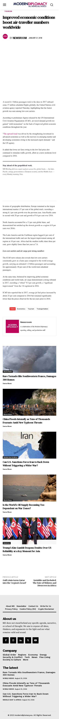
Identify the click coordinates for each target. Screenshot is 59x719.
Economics (21, 309)
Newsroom (20, 38)
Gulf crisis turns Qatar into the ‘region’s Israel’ (14, 581)
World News (8, 372)
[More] (43, 46)
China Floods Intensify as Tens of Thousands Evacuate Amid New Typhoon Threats (26, 420)
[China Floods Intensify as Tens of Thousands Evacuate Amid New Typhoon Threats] (29, 402)
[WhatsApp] (18, 46)
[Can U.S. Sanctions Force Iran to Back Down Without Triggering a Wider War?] (29, 445)
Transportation (42, 309)
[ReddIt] (30, 46)
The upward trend (10, 133)
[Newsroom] (6, 36)
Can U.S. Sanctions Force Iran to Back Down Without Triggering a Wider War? (26, 463)
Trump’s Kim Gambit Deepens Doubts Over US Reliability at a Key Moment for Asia (27, 549)
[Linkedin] (24, 46)
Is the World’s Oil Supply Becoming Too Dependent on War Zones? (23, 506)
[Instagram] (13, 640)
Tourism (8, 11)
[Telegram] (37, 46)
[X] (12, 46)
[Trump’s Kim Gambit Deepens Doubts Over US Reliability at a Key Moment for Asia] (29, 530)
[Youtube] (36, 640)
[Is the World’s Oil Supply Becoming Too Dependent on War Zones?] (29, 488)
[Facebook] (5, 46)
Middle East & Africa (10, 457)
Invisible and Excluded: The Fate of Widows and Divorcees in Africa (44, 583)
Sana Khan (7, 383)
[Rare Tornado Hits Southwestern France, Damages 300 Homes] (29, 359)
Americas (7, 543)
